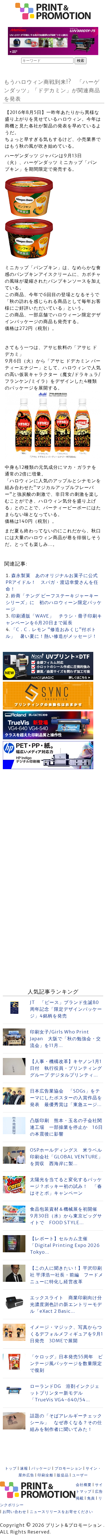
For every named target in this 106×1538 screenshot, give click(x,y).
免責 (91, 1498)
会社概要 (84, 1485)
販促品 (63, 1475)
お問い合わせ (14, 1512)
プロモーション (68, 1468)
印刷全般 (45, 1475)
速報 (24, 1468)
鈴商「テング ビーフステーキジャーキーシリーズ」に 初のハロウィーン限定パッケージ (54, 602)
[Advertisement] (53, 823)
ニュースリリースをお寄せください (61, 1512)
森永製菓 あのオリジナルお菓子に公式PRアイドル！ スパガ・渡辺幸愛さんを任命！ (52, 582)
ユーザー (80, 1475)
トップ (11, 1468)
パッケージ (41, 1468)
